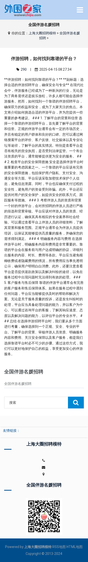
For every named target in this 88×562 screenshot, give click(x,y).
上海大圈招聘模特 (42, 33)
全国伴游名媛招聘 (18, 384)
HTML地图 (74, 547)
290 (24, 69)
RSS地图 (59, 547)
